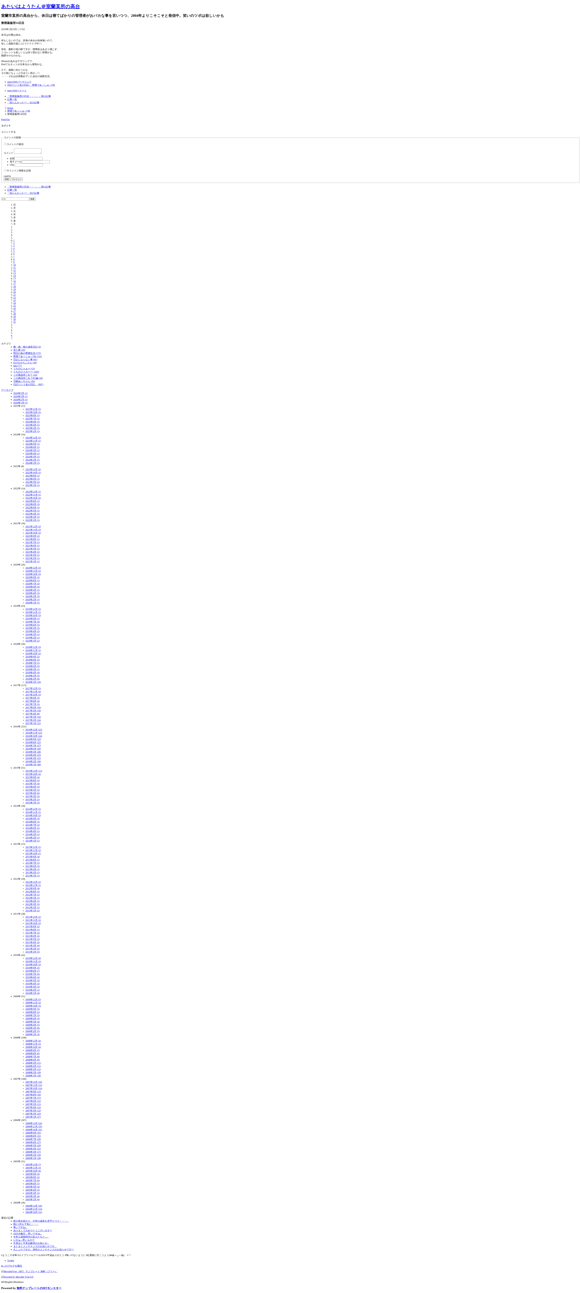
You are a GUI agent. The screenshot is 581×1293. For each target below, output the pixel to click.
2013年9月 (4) (32, 856)
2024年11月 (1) (33, 441)
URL (12, 165)
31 (14, 322)
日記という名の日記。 (19, 85)
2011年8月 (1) (32, 929)
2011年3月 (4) (32, 945)
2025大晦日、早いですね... (27, 1233)
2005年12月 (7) (33, 1164)
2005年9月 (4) (32, 1174)
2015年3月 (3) (32, 796)
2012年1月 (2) (32, 910)
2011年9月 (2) (32, 926)
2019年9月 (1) (32, 618)
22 (14, 297)
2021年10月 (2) (33, 533)
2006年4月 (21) (33, 1148)
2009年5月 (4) (32, 1021)
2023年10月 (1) (33, 472)
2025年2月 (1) (32, 428)
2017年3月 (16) (33, 717)
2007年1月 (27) (33, 1117)
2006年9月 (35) (33, 1133)
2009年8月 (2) (32, 1012)
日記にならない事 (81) (25, 359)
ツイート (17, 90)
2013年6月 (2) (32, 866)
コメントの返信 (15, 144)
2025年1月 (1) (32, 431)
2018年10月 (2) (33, 653)
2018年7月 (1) (32, 663)
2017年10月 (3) (33, 695)
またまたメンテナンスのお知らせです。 (35, 1246)
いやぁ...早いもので (23, 1240)
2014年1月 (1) (32, 841)
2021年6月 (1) (32, 545)
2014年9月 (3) (32, 818)
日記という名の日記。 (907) (28, 384)
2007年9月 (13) (33, 1091)
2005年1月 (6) (32, 1199)
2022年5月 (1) (32, 510)
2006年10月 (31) (33, 1129)
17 (14, 284)
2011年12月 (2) (33, 917)
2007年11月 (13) (33, 1085)
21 (14, 295)
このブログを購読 (11, 1266)
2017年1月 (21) (33, 723)
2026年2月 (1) (20, 399)
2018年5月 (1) (32, 669)
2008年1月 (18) (33, 1075)
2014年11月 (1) (33, 812)
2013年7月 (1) (32, 863)
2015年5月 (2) (32, 790)
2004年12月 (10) (33, 1206)
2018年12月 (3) (33, 647)
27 (14, 311)
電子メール (16, 161)
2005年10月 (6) (33, 1171)
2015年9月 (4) (32, 777)
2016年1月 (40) (33, 764)
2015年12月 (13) (33, 771)
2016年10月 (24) (33, 736)
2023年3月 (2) (32, 482)
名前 (12, 158)
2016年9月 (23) (33, 739)
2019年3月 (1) (32, 634)
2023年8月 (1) (32, 475)
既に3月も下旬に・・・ (26, 1224)
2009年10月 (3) (33, 1006)
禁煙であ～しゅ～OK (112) (27, 356)
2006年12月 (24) (33, 1123)
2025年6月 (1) (32, 422)
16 (14, 281)
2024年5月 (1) (32, 450)
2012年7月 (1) (32, 894)
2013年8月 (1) (32, 860)
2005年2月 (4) (32, 1196)
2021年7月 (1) (32, 542)
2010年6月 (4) (32, 977)
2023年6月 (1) (32, 479)
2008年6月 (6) (32, 1060)
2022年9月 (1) (32, 501)
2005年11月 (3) (33, 1167)
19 (14, 289)
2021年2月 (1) (32, 558)
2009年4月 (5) (32, 1025)
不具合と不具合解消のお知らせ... (31, 1243)
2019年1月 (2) (32, 641)
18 (14, 286)
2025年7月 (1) (32, 418)
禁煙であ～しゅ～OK (43, 85)
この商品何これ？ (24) (25, 375)
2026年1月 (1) (20, 402)
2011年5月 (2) (32, 939)
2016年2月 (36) (33, 761)
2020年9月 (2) (32, 577)
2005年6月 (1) (32, 1183)
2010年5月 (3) (32, 980)
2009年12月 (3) (33, 999)
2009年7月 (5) (32, 1015)
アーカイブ (7, 390)
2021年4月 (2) (32, 552)
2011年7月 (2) (32, 933)
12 (14, 270)
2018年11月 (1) (33, 650)
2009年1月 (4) (32, 1034)
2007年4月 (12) (33, 1107)
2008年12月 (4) (33, 1041)
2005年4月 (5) (32, 1190)
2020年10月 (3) (33, 574)
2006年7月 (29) (33, 1139)
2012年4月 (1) (32, 901)
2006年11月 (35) (33, 1126)
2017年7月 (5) (32, 704)
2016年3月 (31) (33, 758)
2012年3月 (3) (32, 904)
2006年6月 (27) (33, 1142)
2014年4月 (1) (32, 831)
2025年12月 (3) (33, 409)
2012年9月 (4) (32, 888)
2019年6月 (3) (32, 625)
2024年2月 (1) (32, 460)
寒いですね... (20, 1227)
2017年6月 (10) (33, 707)
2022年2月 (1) (32, 517)
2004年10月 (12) (33, 1212)
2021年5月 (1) (32, 548)
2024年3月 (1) (32, 456)
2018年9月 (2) (32, 656)
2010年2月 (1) (32, 990)
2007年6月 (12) (33, 1101)
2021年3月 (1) (32, 555)
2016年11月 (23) (33, 733)
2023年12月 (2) (33, 469)
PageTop (5, 119)
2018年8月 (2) (32, 660)
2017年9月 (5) (32, 698)
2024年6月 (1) (32, 447)
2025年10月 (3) (33, 412)
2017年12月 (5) (33, 688)
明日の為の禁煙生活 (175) (27, 353)
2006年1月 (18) (33, 1158)
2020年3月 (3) (32, 596)
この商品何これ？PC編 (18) (28, 378)
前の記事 (29, 96)
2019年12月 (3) (33, 609)
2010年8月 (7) (32, 971)
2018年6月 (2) (32, 666)
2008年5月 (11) (33, 1063)
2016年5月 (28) (33, 752)
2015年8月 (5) (32, 780)
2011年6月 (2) (32, 936)
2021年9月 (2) (32, 536)
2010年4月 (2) (32, 983)
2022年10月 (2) (33, 498)
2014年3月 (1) (32, 834)
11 (14, 267)
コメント (8, 153)
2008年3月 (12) (33, 1069)
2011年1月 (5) (32, 952)
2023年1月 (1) (32, 485)
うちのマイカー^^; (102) (26, 371)
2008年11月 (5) (33, 1044)
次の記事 (23, 102)
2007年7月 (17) (33, 1098)
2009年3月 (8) (32, 1028)
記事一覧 (12, 99)
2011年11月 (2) (33, 920)
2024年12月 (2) (33, 437)
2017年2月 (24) (33, 720)
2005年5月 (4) (32, 1187)
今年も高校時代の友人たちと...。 (31, 1237)
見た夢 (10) (19, 350)
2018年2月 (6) (32, 679)
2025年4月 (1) (32, 425)
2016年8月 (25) (33, 742)
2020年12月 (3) (33, 568)
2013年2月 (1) (32, 872)
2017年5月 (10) (33, 710)
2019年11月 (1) (33, 612)
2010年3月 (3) (32, 987)
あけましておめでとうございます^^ (32, 1230)
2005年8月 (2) (32, 1177)
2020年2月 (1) (32, 599)
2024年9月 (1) (32, 444)
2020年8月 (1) (32, 580)
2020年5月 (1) (32, 590)
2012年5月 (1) (32, 898)
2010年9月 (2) (32, 968)
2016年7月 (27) (33, 745)
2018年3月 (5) (32, 675)
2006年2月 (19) (33, 1155)
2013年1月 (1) (32, 875)
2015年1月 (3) (32, 802)
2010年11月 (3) (33, 961)
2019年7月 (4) (32, 622)
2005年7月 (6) (32, 1180)
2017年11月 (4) (33, 691)
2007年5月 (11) (33, 1104)
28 (14, 314)
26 (14, 308)
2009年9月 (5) (32, 1009)
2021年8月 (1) (32, 539)
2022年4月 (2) (32, 514)
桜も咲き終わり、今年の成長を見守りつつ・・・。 (41, 1221)
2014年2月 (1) (32, 837)
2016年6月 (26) (33, 748)
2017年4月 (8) (32, 714)
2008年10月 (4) (33, 1047)
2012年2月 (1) (32, 907)
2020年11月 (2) (33, 571)
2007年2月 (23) (33, 1114)
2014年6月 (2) (32, 828)
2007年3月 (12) (33, 1110)
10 (14, 265)
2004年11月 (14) (33, 1209)
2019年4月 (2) (32, 631)
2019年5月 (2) (32, 628)
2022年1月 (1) (32, 520)
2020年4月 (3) (32, 593)
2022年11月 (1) (33, 495)
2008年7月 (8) (32, 1056)
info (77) (17, 365)
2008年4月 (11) (33, 1066)
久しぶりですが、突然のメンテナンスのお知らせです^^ (43, 1249)
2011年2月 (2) (32, 948)
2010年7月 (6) (32, 974)
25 (14, 305)
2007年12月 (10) (33, 1082)
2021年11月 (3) (33, 529)
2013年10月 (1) (33, 853)
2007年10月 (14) (33, 1088)
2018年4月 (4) (32, 672)
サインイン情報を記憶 (19, 170)
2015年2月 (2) (32, 799)
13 (14, 273)
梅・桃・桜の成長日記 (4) (27, 347)
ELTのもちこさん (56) (25, 362)
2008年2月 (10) (33, 1072)
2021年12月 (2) (33, 526)
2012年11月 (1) (33, 885)
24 (14, 303)
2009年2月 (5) (32, 1031)
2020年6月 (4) (32, 587)
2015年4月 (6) (32, 793)
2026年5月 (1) (20, 393)
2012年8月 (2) (32, 891)
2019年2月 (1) (32, 637)
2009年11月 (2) (33, 1002)
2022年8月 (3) (32, 504)
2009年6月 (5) (32, 1018)
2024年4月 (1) (32, 453)
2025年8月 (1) (32, 415)
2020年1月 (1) (32, 602)
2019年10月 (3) (33, 615)
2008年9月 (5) (32, 1050)
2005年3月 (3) (32, 1193)
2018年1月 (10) (33, 682)
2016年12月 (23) (33, 729)
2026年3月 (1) (20, 396)
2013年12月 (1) (33, 847)
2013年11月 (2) (33, 850)
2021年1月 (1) (32, 561)
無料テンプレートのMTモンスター (39, 1288)
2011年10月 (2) (33, 923)
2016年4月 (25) (33, 755)
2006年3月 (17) (33, 1152)
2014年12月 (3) (33, 809)
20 (14, 292)
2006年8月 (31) (33, 1136)
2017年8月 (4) (32, 701)
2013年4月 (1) (32, 869)
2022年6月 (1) (32, 507)
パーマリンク (19, 82)
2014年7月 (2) (32, 825)
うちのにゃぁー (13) (24, 368)
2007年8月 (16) (33, 1094)
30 (14, 319)
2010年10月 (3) (33, 964)
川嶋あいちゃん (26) (24, 381)
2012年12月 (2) (33, 882)
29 (14, 316)
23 (14, 300)
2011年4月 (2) (32, 942)
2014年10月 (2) (33, 815)
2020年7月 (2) (32, 583)
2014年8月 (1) (32, 821)
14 (14, 276)
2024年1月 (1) (32, 463)
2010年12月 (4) (33, 958)
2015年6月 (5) (32, 787)
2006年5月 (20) (33, 1145)
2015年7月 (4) (32, 783)
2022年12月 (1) (33, 491)
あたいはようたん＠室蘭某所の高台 (40, 6)
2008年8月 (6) (32, 1053)
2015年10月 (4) (33, 774)
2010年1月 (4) (32, 993)
